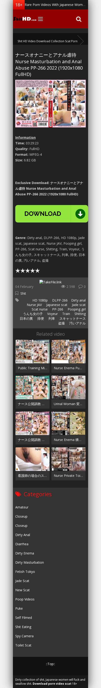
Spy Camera (24, 636)
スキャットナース (72, 318)
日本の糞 (26, 318)
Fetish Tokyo (25, 571)
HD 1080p (39, 300)
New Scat (22, 590)
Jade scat (78, 304)
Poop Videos (25, 599)
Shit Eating (23, 627)
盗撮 (61, 323)
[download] (51, 213)
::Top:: (50, 664)
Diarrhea (21, 544)
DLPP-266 (59, 300)
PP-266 (57, 309)
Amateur (21, 507)
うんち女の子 (32, 313)
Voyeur (52, 313)
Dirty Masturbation (29, 562)
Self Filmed (23, 617)
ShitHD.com (24, 18)
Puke (19, 608)
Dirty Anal (22, 535)
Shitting (80, 313)
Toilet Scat (23, 645)
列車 (51, 318)
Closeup (21, 516)
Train (65, 313)
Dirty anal (78, 300)
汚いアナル (77, 323)
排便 (40, 318)
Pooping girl (76, 309)
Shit (23, 293)
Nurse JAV (34, 304)
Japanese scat (56, 304)
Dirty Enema (24, 553)
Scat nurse (39, 309)
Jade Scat (22, 581)
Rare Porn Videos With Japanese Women (55, 4)
